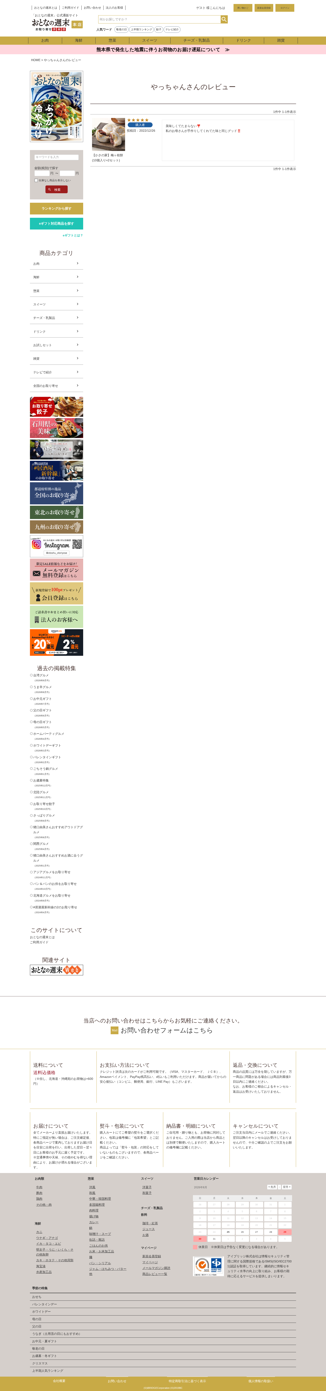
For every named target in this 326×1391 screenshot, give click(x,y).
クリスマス (40, 1363)
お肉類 (39, 1178)
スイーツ (149, 40)
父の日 (36, 1326)
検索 (224, 19)
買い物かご (242, 8)
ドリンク (243, 40)
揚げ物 (93, 1216)
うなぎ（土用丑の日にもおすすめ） (57, 1333)
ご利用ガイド (70, 7)
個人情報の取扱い (260, 1381)
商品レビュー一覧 (154, 1274)
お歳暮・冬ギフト (44, 1356)
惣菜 (112, 40)
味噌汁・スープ (100, 1234)
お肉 (45, 40)
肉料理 (93, 1210)
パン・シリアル (100, 1263)
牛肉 (39, 1187)
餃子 (158, 29)
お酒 (145, 1235)
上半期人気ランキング (47, 1370)
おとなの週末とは (45, 7)
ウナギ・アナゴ (47, 1238)
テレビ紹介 (172, 29)
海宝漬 (40, 1266)
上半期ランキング (141, 29)
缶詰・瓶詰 (97, 1239)
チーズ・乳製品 (196, 40)
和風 (92, 1193)
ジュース (148, 1229)
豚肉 (39, 1193)
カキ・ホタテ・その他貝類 (54, 1260)
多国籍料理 (97, 1204)
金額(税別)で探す (46, 168)
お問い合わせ (92, 7)
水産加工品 (44, 1272)
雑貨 (281, 40)
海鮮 (78, 40)
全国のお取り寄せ (45, 386)
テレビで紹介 (42, 372)
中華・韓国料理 (100, 1198)
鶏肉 (39, 1198)
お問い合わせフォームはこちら (167, 1030)
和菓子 (147, 1193)
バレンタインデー (44, 1304)
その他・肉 (44, 1204)
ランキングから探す (57, 208)
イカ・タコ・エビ (48, 1243)
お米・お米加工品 (101, 1251)
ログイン (285, 8)
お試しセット (42, 345)
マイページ (149, 1248)
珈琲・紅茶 (150, 1223)
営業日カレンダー (206, 1178)
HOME (35, 60)
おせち (36, 1296)
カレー (93, 1222)
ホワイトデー (41, 1311)
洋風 (92, 1187)
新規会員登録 (264, 8)
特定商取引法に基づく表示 (187, 1381)
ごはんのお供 (98, 1245)
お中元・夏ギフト (44, 1341)
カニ (39, 1232)
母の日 (36, 1319)
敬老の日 (121, 29)
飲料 (144, 1214)
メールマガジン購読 (156, 1268)
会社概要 (59, 1381)
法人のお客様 (114, 7)
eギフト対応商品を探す (56, 223)
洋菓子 (147, 1187)
